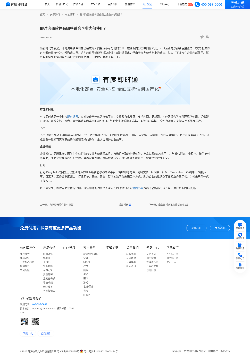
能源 (85, 270)
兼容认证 (25, 258)
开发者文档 (152, 266)
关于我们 (147, 4)
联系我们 (196, 228)
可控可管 (48, 270)
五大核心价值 (27, 262)
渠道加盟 (130, 4)
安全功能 (48, 266)
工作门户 (48, 262)
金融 (85, 258)
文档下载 (151, 254)
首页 (47, 4)
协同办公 (137, 188)
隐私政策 (225, 351)
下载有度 (182, 4)
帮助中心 (164, 4)
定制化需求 (49, 278)
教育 (85, 290)
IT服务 (86, 294)
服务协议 (213, 351)
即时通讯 (72, 116)
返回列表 (123, 204)
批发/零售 (88, 286)
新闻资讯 (131, 266)
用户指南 (151, 258)
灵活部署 (48, 274)
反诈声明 (131, 258)
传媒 (85, 274)
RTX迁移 (95, 4)
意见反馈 (151, 270)
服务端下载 (172, 258)
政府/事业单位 (90, 254)
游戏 (85, 282)
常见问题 (25, 270)
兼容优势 (25, 254)
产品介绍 (78, 4)
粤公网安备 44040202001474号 (100, 351)
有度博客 (70, 14)
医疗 (85, 278)
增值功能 (48, 282)
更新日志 (171, 262)
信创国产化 (62, 4)
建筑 (85, 266)
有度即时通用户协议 (195, 351)
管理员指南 (152, 262)
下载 (25, 333)
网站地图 (176, 351)
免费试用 (220, 228)
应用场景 (25, 266)
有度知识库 (49, 290)
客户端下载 (172, 254)
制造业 (86, 262)
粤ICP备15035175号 (68, 351)
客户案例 (112, 4)
